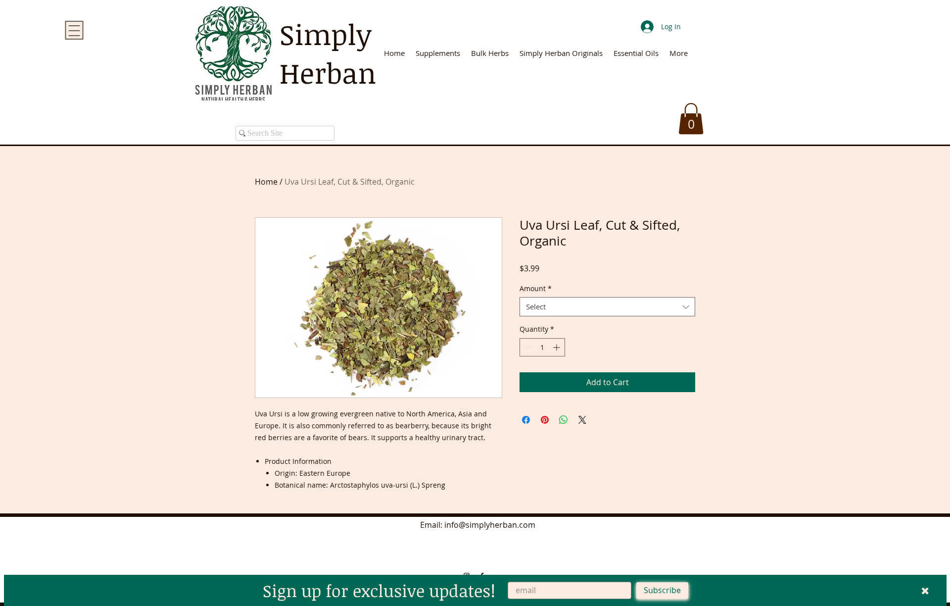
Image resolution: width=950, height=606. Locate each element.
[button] (691, 118)
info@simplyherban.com (489, 524)
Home (266, 181)
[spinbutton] (542, 347)
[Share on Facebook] (526, 420)
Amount (536, 288)
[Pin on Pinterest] (545, 420)
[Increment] (557, 347)
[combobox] (607, 306)
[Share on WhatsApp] (564, 420)
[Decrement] (527, 347)
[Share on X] (582, 420)
